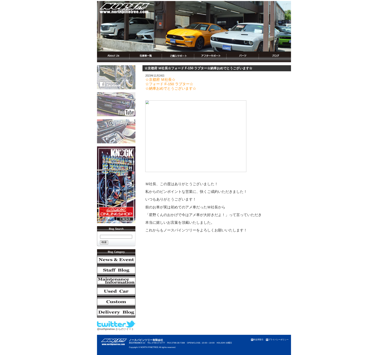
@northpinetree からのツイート (115, 329)
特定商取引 (258, 339)
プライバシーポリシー (278, 339)
